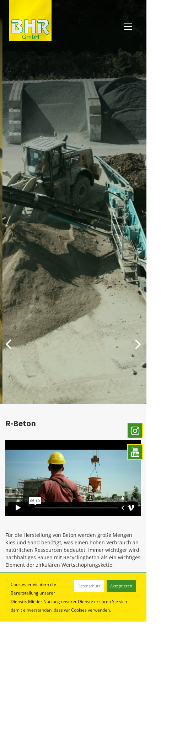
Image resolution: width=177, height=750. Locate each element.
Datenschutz (88, 585)
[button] (8, 343)
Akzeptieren (121, 585)
